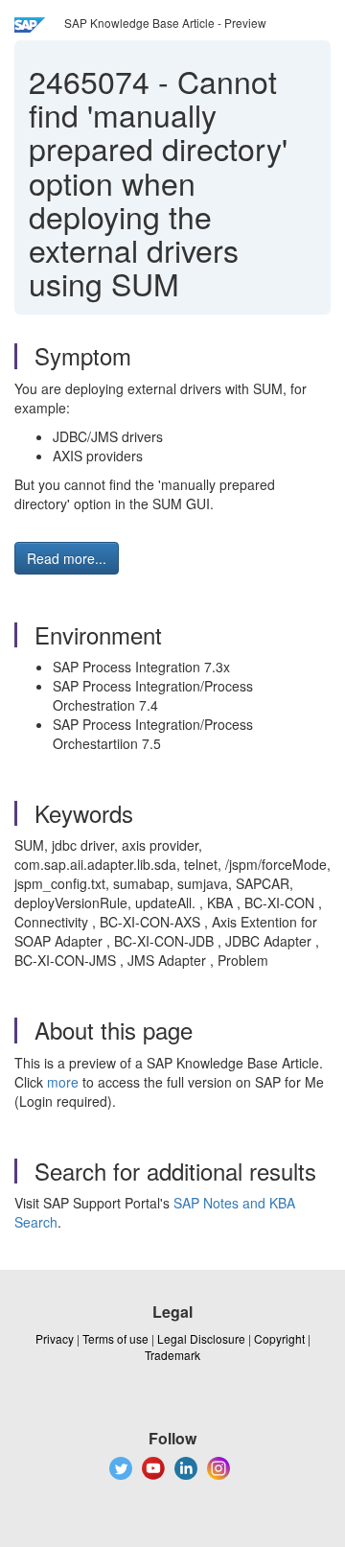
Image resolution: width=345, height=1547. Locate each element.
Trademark (172, 1355)
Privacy (54, 1338)
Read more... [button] (66, 558)
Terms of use (115, 1338)
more (63, 1081)
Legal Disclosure (201, 1338)
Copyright (279, 1338)
